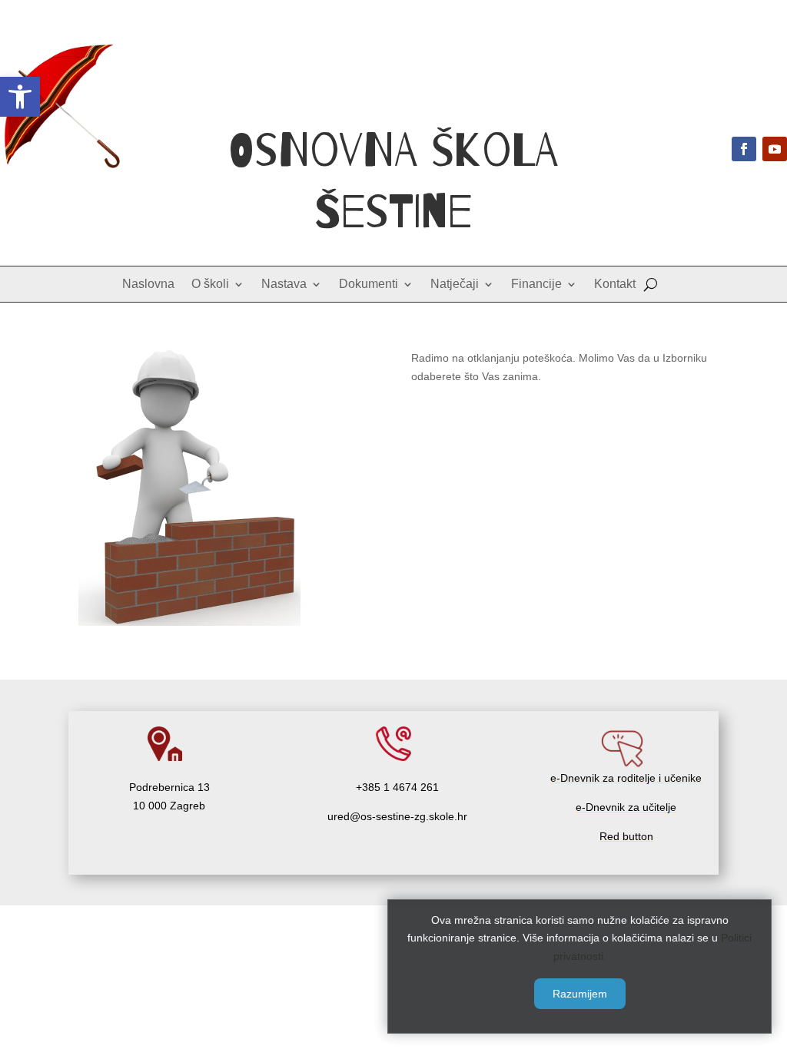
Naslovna (148, 284)
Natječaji (454, 284)
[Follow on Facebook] (744, 149)
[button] (20, 97)
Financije (536, 284)
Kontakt (615, 284)
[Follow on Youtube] (774, 149)
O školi (210, 284)
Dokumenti (368, 284)
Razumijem (580, 994)
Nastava (284, 284)
